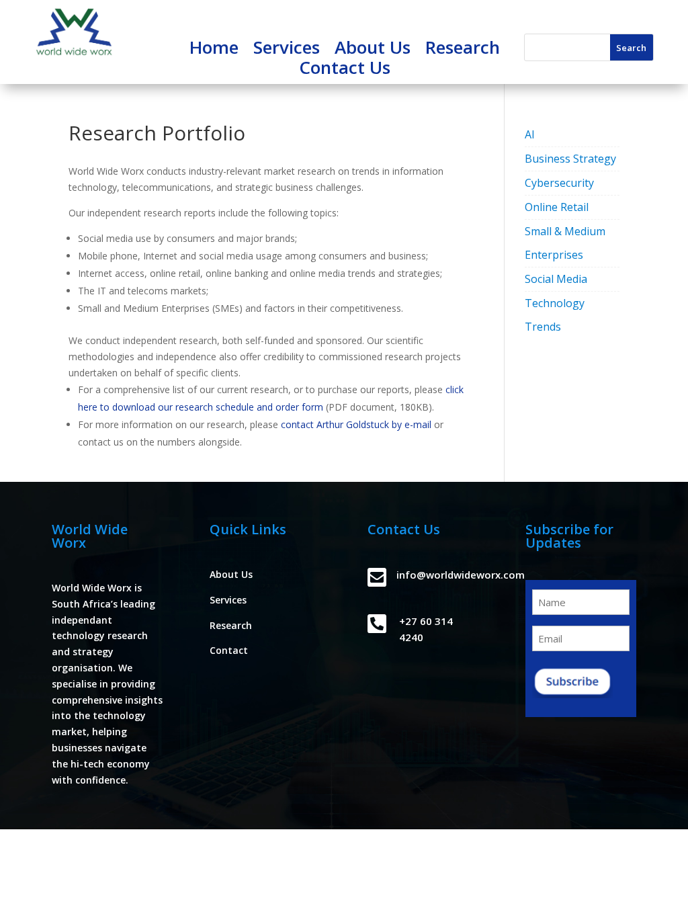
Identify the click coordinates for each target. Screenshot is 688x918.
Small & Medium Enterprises (565, 243)
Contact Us (344, 69)
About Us (373, 49)
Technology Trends (555, 315)
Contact (229, 650)
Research (462, 49)
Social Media (556, 279)
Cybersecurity (559, 182)
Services (286, 49)
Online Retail (557, 207)
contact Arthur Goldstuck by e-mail (356, 424)
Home (214, 49)
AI (530, 134)
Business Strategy (570, 158)
